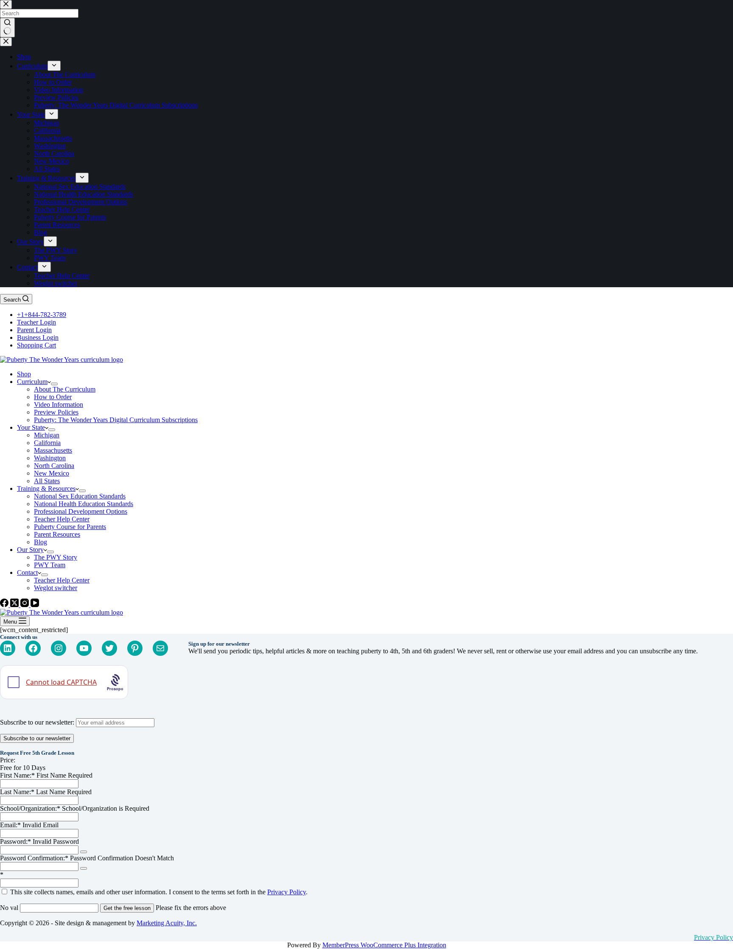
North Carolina (54, 465)
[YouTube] (35, 604)
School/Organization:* (31, 808)
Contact (27, 572)
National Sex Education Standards (80, 496)
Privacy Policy (286, 892)
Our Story (30, 549)
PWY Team (49, 564)
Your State (31, 427)
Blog (40, 542)
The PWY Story (55, 557)
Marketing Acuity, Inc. (167, 923)
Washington (50, 458)
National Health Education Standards (83, 503)
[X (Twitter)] (15, 604)
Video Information (58, 404)
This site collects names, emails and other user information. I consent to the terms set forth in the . (158, 892)
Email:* (10, 825)
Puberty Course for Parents (70, 526)
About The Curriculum (64, 389)
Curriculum (32, 381)
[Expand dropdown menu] (54, 384)
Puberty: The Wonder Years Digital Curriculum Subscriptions (116, 419)
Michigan (46, 435)
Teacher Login (36, 322)
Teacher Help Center (62, 519)
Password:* (15, 841)
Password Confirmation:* (34, 858)
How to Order (53, 396)
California (47, 442)
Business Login (38, 337)
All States (47, 480)
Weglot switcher (55, 587)
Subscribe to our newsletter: (38, 722)
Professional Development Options (80, 511)
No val (9, 907)
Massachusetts (53, 450)
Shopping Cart (36, 345)
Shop (24, 374)
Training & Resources (46, 488)
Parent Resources (57, 534)
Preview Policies (56, 412)
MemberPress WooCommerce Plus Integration (384, 945)
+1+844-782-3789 (41, 314)
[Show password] (83, 852)
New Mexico (51, 473)
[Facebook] (5, 604)
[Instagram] (25, 604)
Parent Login (34, 329)
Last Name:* (17, 791)
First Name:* (17, 775)
